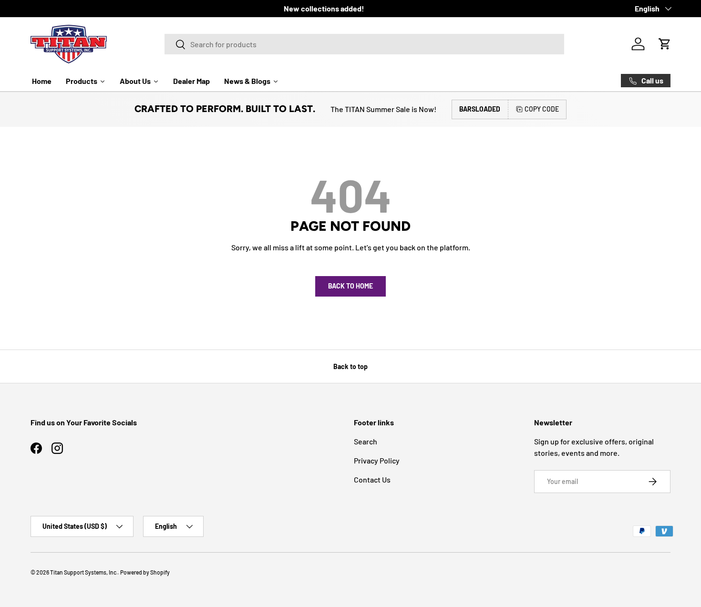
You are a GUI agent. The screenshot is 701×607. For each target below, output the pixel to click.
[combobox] (364, 44)
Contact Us (372, 479)
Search (365, 441)
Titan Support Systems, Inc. (84, 572)
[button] (664, 43)
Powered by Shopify (145, 572)
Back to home (350, 286)
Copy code (542, 109)
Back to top (350, 366)
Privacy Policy (377, 460)
